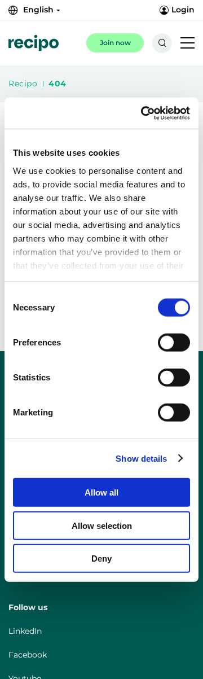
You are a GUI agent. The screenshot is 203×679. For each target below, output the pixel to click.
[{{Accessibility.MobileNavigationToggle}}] (187, 43)
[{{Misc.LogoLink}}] (33, 43)
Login (183, 10)
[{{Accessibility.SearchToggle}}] (162, 43)
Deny (101, 558)
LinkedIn (25, 631)
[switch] (164, 340)
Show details (141, 458)
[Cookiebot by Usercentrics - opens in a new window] (143, 113)
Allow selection (102, 525)
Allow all (101, 492)
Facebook (27, 655)
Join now (115, 42)
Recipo (22, 83)
